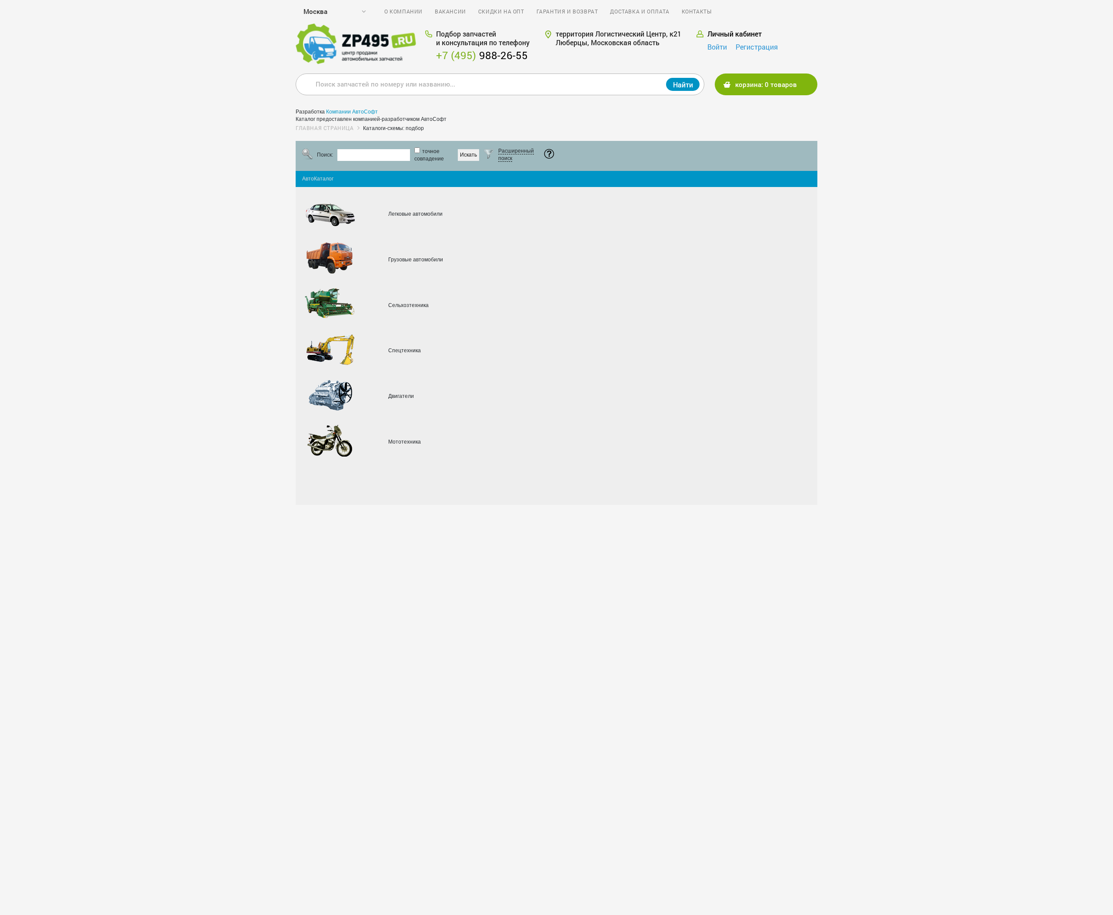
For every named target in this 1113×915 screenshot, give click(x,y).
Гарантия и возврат (567, 11)
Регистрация (757, 47)
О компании (403, 11)
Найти (683, 84)
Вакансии (450, 11)
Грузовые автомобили (415, 260)
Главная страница (325, 127)
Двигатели (401, 396)
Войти (717, 47)
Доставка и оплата (639, 11)
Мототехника (404, 442)
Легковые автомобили (415, 214)
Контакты (697, 11)
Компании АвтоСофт (352, 112)
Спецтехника (404, 350)
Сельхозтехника (408, 305)
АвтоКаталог (317, 179)
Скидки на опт (501, 11)
